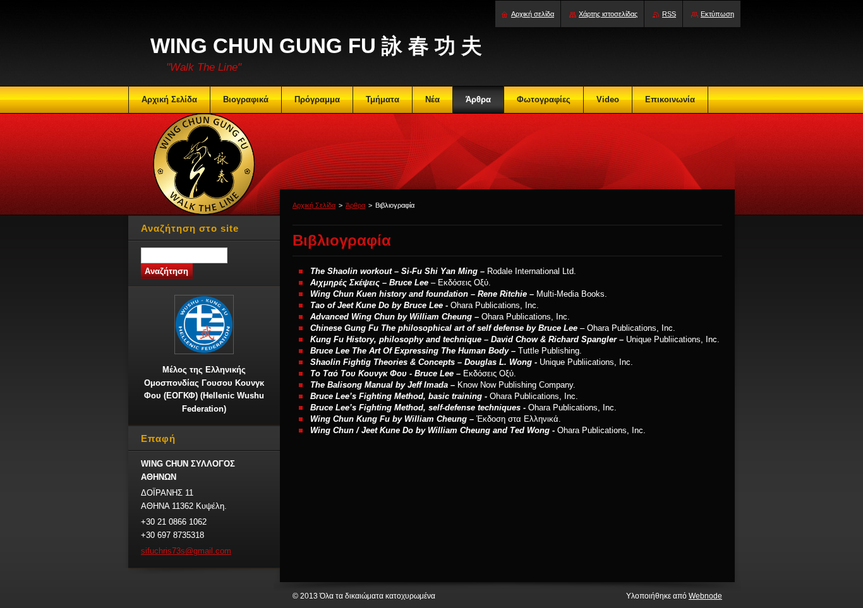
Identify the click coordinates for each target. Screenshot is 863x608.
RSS (669, 14)
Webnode (705, 596)
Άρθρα (355, 205)
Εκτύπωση (717, 14)
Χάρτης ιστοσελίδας (608, 14)
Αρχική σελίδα (532, 14)
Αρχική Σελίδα (314, 205)
